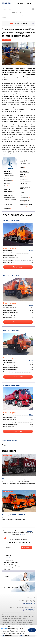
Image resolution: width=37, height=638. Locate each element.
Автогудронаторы (8, 204)
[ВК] (28, 598)
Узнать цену (18, 267)
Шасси (6, 185)
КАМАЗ (31, 250)
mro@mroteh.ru (29, 604)
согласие (29, 531)
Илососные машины (25, 197)
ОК (32, 630)
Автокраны (23, 176)
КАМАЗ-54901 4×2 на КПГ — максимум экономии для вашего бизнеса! (12, 566)
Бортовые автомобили (9, 175)
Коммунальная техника (25, 187)
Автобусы (7, 189)
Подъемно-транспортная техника (24, 173)
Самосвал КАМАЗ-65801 (11, 385)
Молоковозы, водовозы (9, 201)
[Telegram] (34, 598)
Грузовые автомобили (8, 172)
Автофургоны (7, 183)
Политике (22, 534)
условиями (4, 628)
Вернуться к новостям (9, 440)
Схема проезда (30, 610)
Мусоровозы (23, 207)
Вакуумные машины (25, 195)
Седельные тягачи (8, 180)
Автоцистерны (8, 195)
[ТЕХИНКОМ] (6, 3)
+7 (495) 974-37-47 (24, 4)
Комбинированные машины (26, 204)
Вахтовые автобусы (8, 191)
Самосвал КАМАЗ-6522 (11, 276)
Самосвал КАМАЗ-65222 (11, 330)
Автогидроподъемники (25, 179)
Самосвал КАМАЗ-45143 (11, 221)
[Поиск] (33, 9)
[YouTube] (31, 598)
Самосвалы (7, 178)
